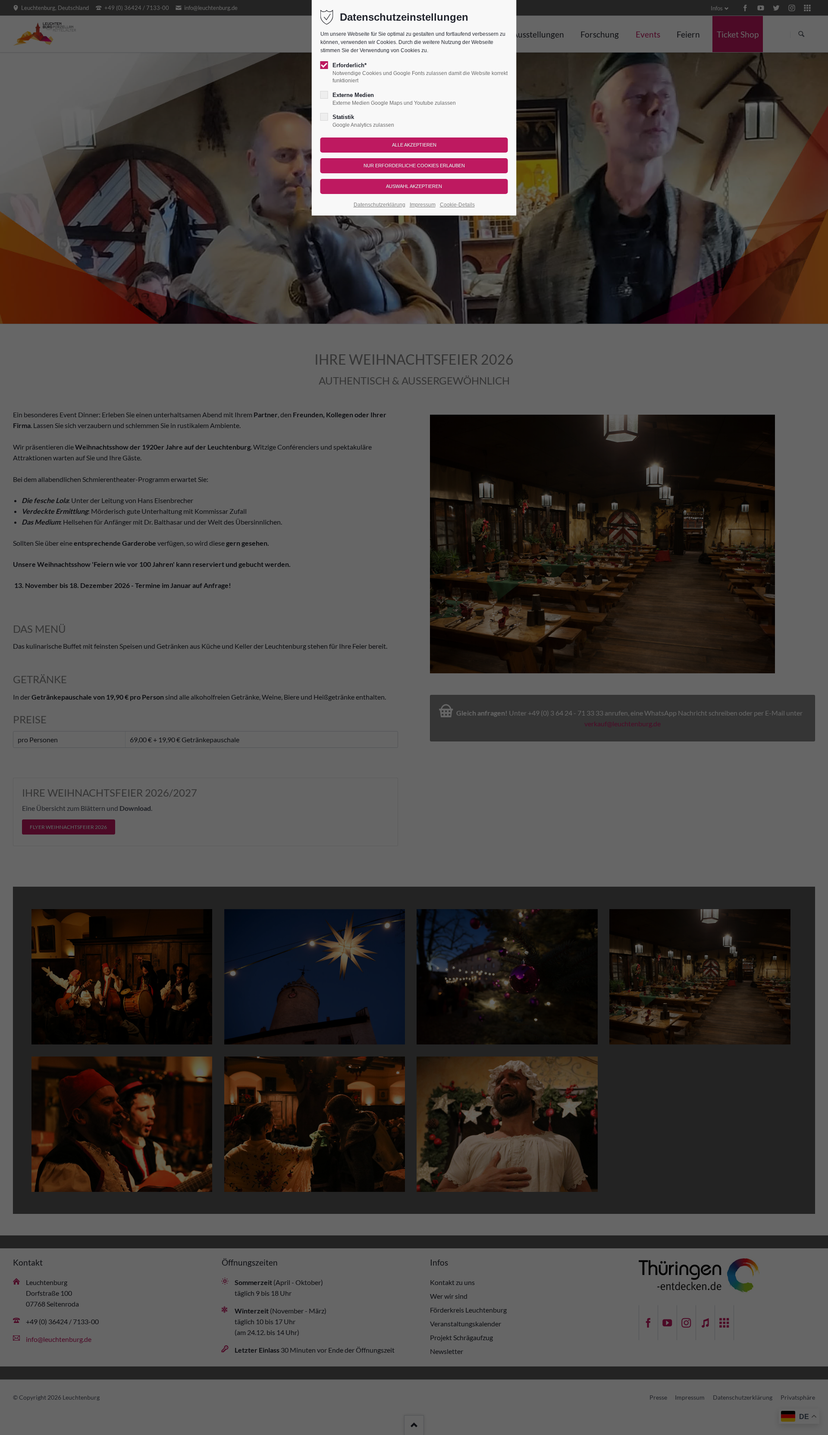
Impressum (423, 205)
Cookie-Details (457, 205)
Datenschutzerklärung (379, 205)
